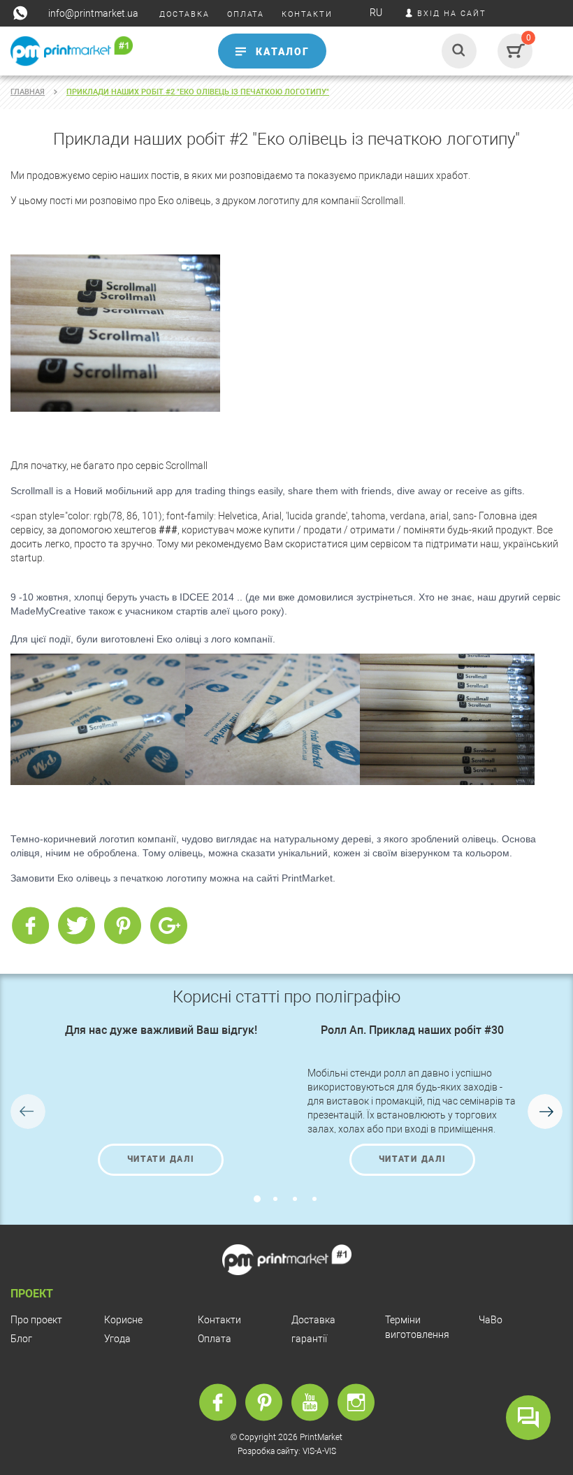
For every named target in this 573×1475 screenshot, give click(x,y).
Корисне (123, 1319)
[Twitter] (76, 926)
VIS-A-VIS (319, 1451)
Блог (21, 1338)
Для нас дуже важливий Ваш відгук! (161, 1030)
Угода (117, 1338)
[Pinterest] (122, 926)
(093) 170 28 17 (39, 78)
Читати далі (160, 1159)
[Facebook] (30, 926)
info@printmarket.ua (93, 13)
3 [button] (295, 1199)
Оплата (214, 1338)
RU (376, 12)
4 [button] (314, 1199)
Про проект (36, 1319)
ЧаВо (490, 1319)
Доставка (313, 1319)
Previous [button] (27, 1111)
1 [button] (257, 1198)
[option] (160, 1099)
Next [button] (545, 1111)
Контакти (219, 1319)
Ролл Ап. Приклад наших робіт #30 (412, 1030)
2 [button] (275, 1199)
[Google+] (168, 926)
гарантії (309, 1338)
